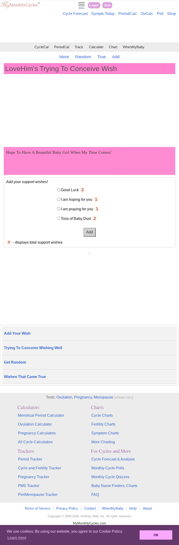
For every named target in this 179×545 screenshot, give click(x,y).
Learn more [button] (16, 538)
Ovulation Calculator (35, 424)
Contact (90, 508)
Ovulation (64, 397)
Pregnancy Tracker (33, 477)
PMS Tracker (28, 486)
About (147, 508)
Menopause (103, 397)
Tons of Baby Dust (76, 219)
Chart (113, 47)
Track (79, 47)
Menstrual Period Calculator (41, 415)
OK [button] (156, 535)
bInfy (133, 508)
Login (94, 5)
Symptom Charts (105, 433)
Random (83, 56)
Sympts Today (103, 14)
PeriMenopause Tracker (38, 495)
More (64, 56)
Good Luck (70, 190)
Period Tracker (30, 459)
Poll (160, 14)
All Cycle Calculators (35, 442)
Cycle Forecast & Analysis (113, 459)
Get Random (15, 362)
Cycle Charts (102, 415)
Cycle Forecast (75, 14)
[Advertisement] (89, 29)
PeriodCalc (127, 14)
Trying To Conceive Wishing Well (33, 348)
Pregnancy (83, 397)
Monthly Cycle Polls (107, 468)
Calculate (96, 47)
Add (116, 56)
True (101, 56)
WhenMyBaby (134, 47)
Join (107, 5)
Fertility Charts (103, 424)
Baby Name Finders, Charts (114, 486)
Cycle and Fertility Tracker (39, 468)
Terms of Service (37, 508)
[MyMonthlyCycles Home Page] (20, 7)
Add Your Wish (17, 333)
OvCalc (147, 14)
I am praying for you (77, 209)
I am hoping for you (76, 199)
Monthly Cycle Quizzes (110, 477)
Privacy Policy (67, 508)
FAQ (95, 495)
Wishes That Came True (25, 377)
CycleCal (41, 47)
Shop (171, 14)
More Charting (103, 442)
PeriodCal (61, 47)
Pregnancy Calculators (37, 433)
